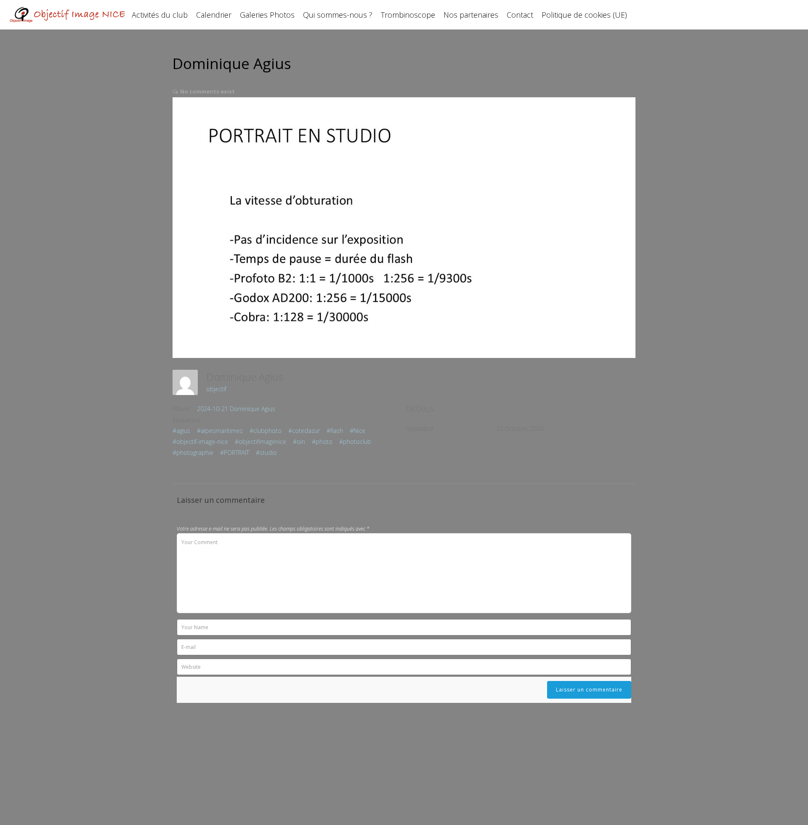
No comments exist (207, 91)
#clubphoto (266, 431)
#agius (181, 431)
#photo (322, 442)
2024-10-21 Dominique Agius (236, 409)
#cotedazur (304, 431)
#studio (266, 453)
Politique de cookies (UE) (584, 15)
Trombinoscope (408, 15)
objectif (216, 389)
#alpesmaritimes (220, 431)
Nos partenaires (471, 15)
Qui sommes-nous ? (337, 15)
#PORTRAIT (234, 453)
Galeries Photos (267, 15)
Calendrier (213, 15)
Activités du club (160, 15)
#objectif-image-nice (200, 442)
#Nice (357, 431)
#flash (335, 431)
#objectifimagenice (260, 442)
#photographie (193, 453)
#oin (299, 442)
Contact (520, 15)
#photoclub (355, 442)
